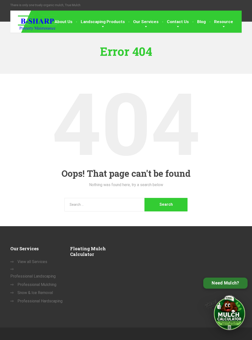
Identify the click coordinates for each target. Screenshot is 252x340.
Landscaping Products (103, 21)
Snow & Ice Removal (35, 292)
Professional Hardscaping (40, 301)
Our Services (145, 21)
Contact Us (178, 21)
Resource (223, 21)
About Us (63, 21)
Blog (201, 21)
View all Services (32, 261)
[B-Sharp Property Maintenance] (33, 21)
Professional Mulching (36, 284)
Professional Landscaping (33, 276)
